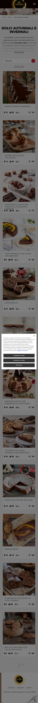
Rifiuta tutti (19, 365)
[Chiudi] (34, 336)
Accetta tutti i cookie (19, 360)
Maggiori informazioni (22, 350)
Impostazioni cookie (19, 355)
